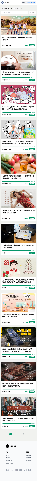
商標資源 (28, 458)
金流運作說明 (9, 463)
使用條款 (8, 458)
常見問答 (8, 455)
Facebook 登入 (31, 2)
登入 (23, 2)
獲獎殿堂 (28, 460)
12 (23, 434)
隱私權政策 (9, 460)
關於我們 (28, 455)
